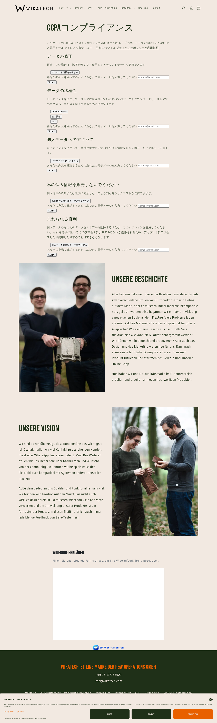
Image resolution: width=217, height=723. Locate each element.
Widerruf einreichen (77, 693)
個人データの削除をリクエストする (69, 245)
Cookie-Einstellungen (177, 693)
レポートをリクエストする (65, 160)
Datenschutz (122, 693)
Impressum (102, 693)
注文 (54, 121)
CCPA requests (59, 111)
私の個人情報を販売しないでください (70, 201)
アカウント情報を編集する (65, 72)
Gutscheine (151, 693)
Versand (30, 693)
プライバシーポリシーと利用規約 (137, 47)
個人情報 (56, 116)
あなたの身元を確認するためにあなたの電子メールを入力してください (92, 77)
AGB (137, 693)
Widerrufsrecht (50, 693)
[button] (65, 8)
